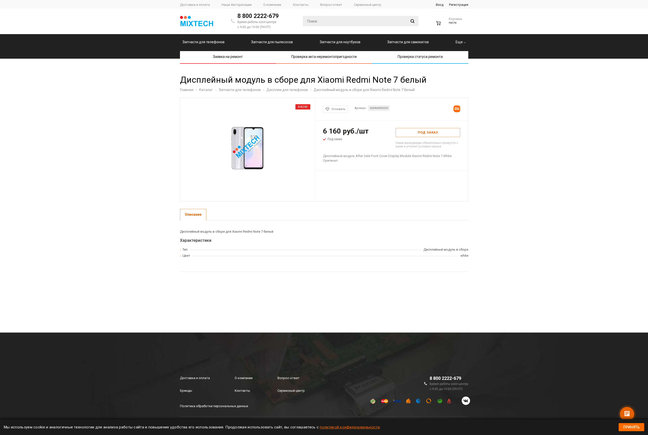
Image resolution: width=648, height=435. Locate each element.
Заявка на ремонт (228, 57)
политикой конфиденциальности (349, 427)
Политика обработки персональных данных (214, 406)
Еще (459, 42)
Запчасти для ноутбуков (340, 42)
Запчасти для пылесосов (272, 42)
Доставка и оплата (195, 378)
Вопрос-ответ (288, 378)
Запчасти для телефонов (204, 42)
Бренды (186, 391)
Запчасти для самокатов (408, 42)
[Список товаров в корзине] (450, 25)
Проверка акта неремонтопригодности (324, 57)
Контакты (242, 391)
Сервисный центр (291, 391)
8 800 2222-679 (258, 16)
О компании (244, 378)
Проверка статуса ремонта (420, 57)
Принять (631, 427)
